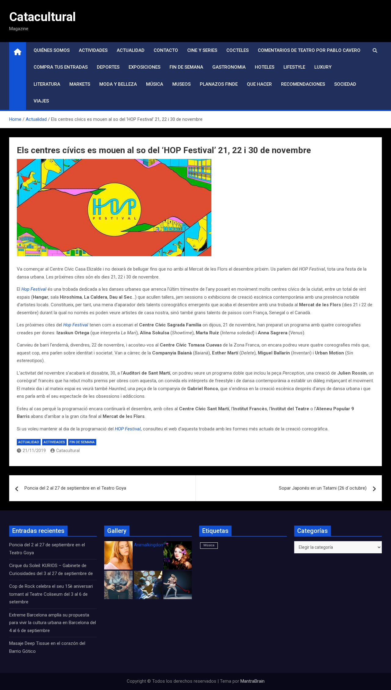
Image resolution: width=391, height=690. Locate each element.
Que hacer (259, 84)
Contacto (166, 50)
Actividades (93, 50)
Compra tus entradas (61, 67)
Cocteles (237, 50)
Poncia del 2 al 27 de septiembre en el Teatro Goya (75, 488)
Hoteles (264, 67)
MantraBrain (252, 681)
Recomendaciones (303, 84)
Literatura (47, 84)
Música (154, 84)
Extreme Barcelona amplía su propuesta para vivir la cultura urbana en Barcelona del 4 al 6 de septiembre (52, 622)
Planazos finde (219, 84)
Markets (79, 84)
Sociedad (345, 84)
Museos (181, 84)
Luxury (322, 67)
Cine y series (202, 50)
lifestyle (294, 67)
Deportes (108, 67)
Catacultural (42, 17)
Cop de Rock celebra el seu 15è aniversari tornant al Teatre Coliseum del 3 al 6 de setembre (51, 594)
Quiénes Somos (52, 50)
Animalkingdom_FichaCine (160, 545)
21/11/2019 (34, 450)
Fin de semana (186, 67)
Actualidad (130, 50)
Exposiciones (144, 67)
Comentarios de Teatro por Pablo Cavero (309, 50)
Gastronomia (229, 67)
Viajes (41, 101)
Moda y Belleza (118, 84)
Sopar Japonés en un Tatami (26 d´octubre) (323, 488)
